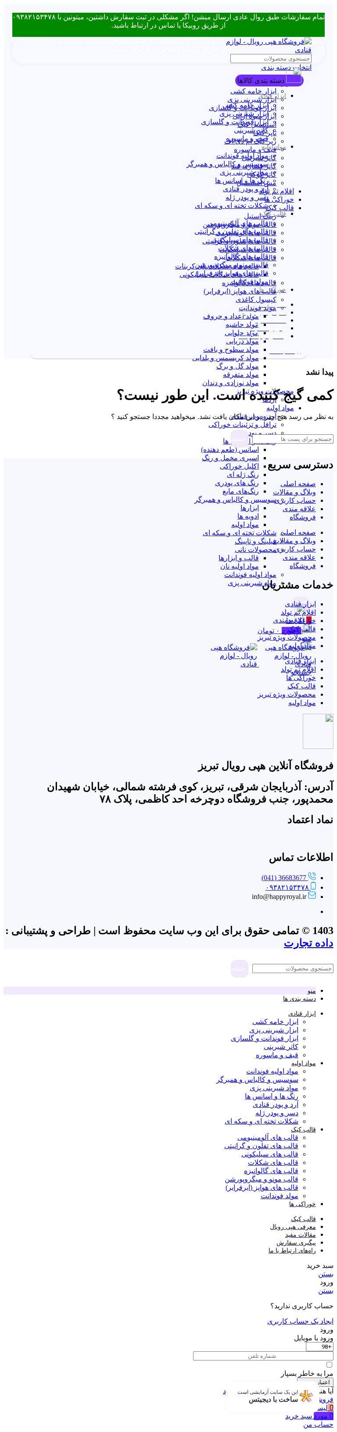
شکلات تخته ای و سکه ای (239, 533)
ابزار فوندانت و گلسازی (235, 121)
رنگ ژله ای (243, 474)
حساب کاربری (295, 500)
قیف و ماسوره (255, 149)
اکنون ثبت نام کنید (249, 1391)
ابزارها (249, 508)
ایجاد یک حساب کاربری (300, 1321)
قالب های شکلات (243, 248)
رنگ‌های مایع (240, 491)
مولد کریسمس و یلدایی (225, 358)
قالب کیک (279, 207)
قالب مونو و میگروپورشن (232, 264)
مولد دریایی (242, 341)
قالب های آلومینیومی (238, 223)
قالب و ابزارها (239, 558)
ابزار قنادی (300, 604)
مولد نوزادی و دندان (230, 383)
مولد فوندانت (257, 307)
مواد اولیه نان (239, 566)
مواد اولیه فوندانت (250, 574)
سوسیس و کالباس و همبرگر (235, 499)
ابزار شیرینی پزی (251, 99)
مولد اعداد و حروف (231, 316)
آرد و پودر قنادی (246, 189)
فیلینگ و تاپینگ (255, 541)
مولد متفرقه (241, 374)
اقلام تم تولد (276, 191)
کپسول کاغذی (256, 299)
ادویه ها (248, 516)
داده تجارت (308, 943)
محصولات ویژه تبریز (287, 637)
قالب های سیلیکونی (240, 239)
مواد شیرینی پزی (252, 583)
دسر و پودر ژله (247, 197)
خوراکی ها (279, 199)
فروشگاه (303, 517)
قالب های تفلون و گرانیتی (231, 231)
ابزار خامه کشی (253, 91)
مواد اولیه (280, 408)
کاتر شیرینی (251, 130)
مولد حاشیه (242, 324)
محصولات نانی (255, 549)
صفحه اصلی (298, 483)
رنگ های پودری (237, 483)
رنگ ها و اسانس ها (242, 180)
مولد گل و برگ (237, 366)
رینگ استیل (260, 216)
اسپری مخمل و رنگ (230, 458)
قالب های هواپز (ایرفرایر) (240, 291)
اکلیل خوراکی (239, 466)
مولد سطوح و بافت (231, 349)
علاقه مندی (299, 508)
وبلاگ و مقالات (294, 492)
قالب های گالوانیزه (241, 256)
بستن (325, 1274)
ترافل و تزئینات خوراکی (242, 424)
